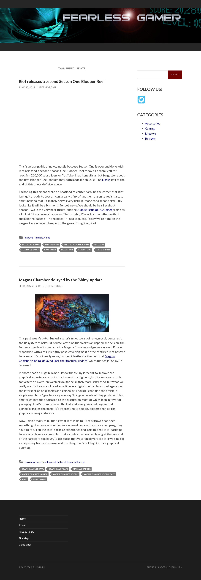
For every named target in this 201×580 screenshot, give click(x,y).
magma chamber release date (99, 474)
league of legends (33, 237)
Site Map (24, 538)
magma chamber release (66, 474)
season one (67, 250)
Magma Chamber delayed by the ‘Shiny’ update (61, 279)
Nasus (106, 180)
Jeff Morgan (47, 87)
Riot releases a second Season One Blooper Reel (62, 81)
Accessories (152, 123)
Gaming (150, 128)
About (22, 525)
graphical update (58, 469)
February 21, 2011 (30, 286)
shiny (24, 479)
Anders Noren (166, 567)
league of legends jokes (76, 244)
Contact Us (25, 544)
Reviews (150, 138)
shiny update (103, 250)
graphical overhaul (33, 469)
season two (84, 250)
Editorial (61, 462)
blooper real (52, 244)
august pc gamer (31, 244)
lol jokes (99, 244)
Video (47, 237)
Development (48, 462)
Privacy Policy (26, 531)
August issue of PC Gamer (94, 209)
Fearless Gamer (36, 567)
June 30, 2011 (27, 87)
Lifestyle (150, 133)
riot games (50, 250)
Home (22, 518)
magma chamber (30, 250)
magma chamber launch (35, 474)
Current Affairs (32, 462)
